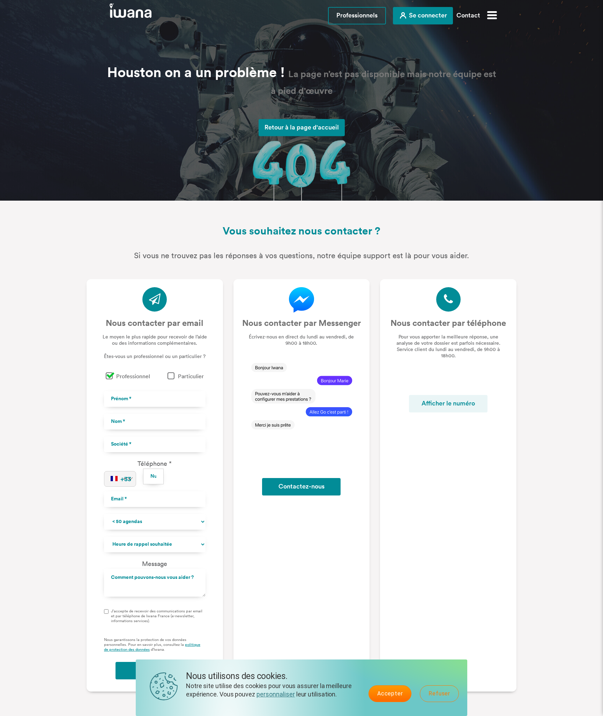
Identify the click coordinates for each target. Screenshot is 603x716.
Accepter (390, 693)
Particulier (191, 376)
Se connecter (427, 15)
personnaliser (275, 694)
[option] (301, 100)
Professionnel (133, 376)
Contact (468, 15)
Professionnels (357, 15)
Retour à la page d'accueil (302, 127)
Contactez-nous (301, 486)
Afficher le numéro (448, 403)
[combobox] (120, 479)
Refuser (439, 693)
